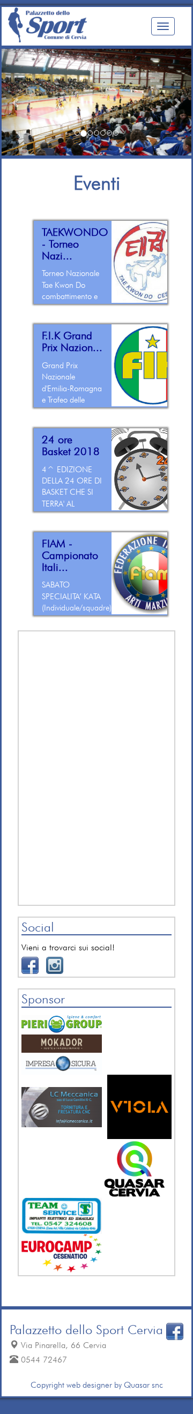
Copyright (47, 1385)
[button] (16, 102)
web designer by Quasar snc (113, 1385)
